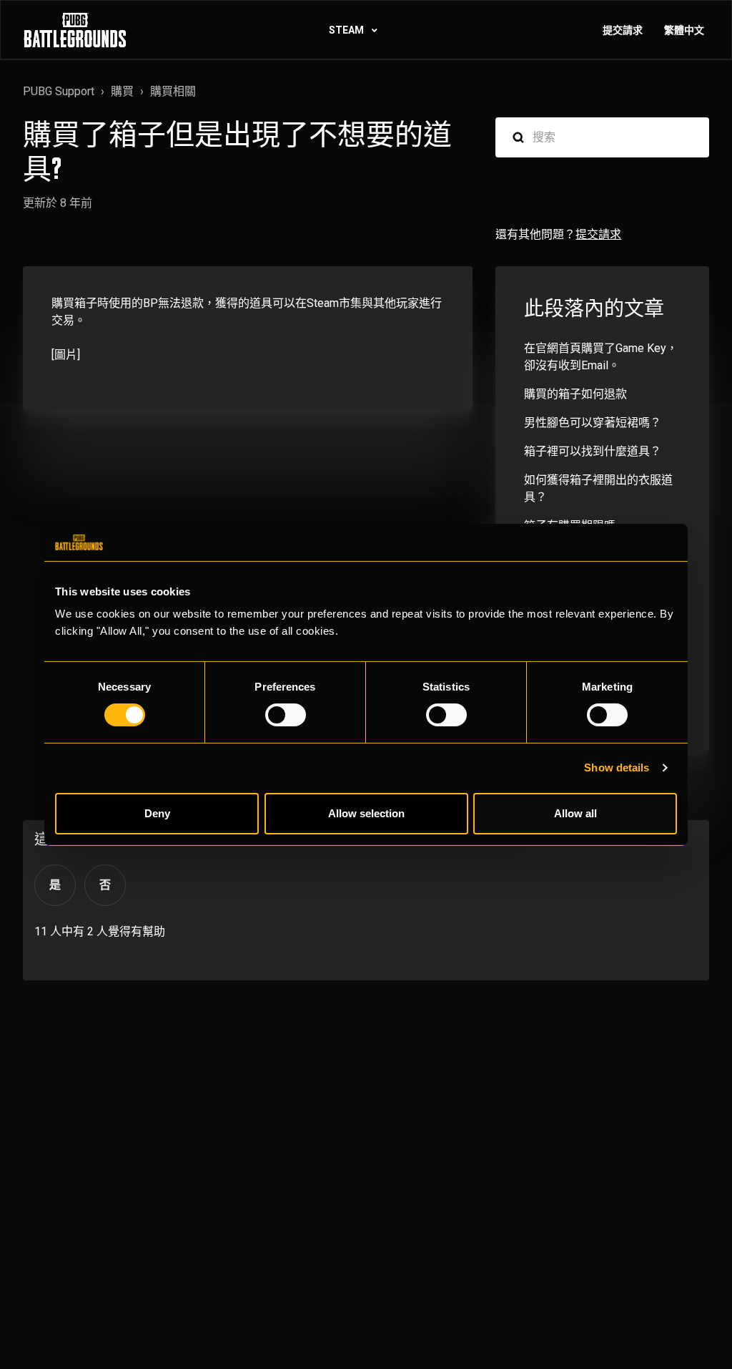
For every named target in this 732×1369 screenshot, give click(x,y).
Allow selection (366, 813)
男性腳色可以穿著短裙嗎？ (592, 422)
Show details (616, 767)
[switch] (285, 714)
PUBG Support (58, 91)
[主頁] (75, 30)
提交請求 (623, 30)
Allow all (575, 813)
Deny (157, 813)
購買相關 (173, 91)
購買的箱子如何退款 (575, 394)
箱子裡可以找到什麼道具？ (592, 451)
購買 (122, 91)
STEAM (347, 30)
